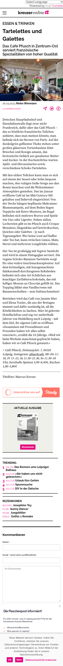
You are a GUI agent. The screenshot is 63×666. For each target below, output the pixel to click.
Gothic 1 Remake (18, 516)
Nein (19, 659)
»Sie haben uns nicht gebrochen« (24, 475)
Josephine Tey (17, 505)
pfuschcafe (36, 354)
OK (9, 659)
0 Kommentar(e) (12, 109)
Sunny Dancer (15, 509)
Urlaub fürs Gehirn (22, 480)
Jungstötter (14, 512)
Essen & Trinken (18, 23)
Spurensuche (19, 484)
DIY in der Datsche (22, 488)
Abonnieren (28, 447)
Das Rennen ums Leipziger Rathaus (27, 469)
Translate (57, 5)
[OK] (58, 649)
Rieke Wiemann (26, 103)
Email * (19, 555)
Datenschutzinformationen (40, 659)
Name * (6, 542)
